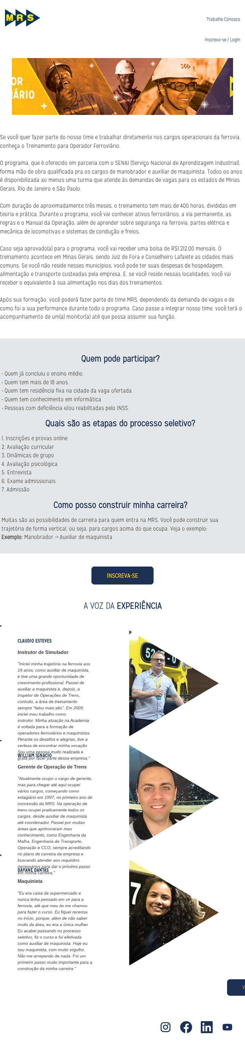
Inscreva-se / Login (222, 39)
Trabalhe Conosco (223, 19)
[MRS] (22, 18)
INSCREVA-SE (122, 575)
